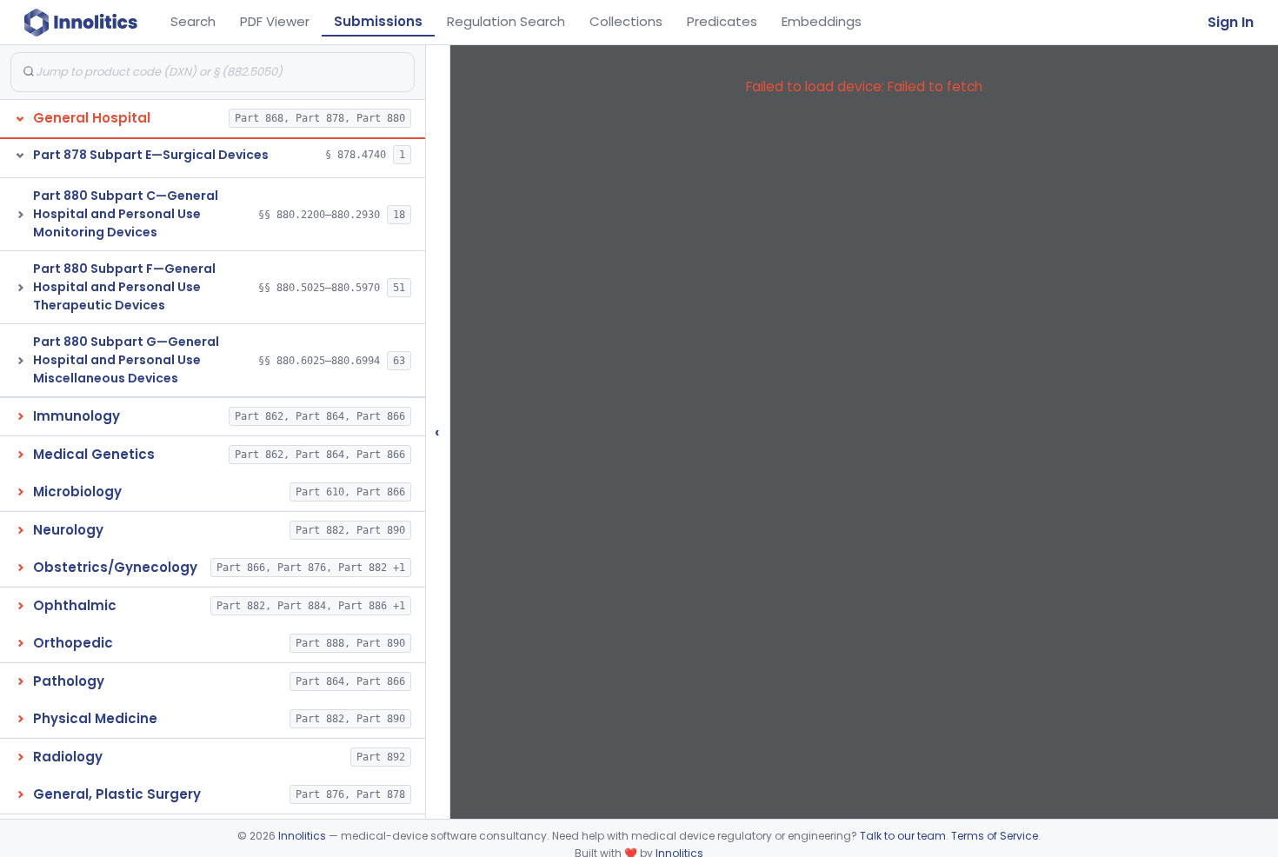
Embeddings (822, 21)
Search (193, 21)
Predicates (722, 21)
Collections (625, 21)
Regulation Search (506, 21)
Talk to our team (903, 835)
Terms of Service (994, 835)
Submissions (378, 21)
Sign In (1231, 22)
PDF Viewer (275, 21)
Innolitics (302, 835)
